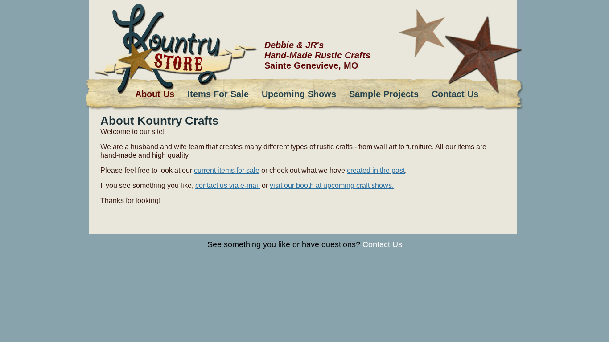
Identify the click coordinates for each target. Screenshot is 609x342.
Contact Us (382, 244)
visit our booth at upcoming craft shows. (332, 185)
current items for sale (226, 170)
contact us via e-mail (227, 185)
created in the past (376, 170)
